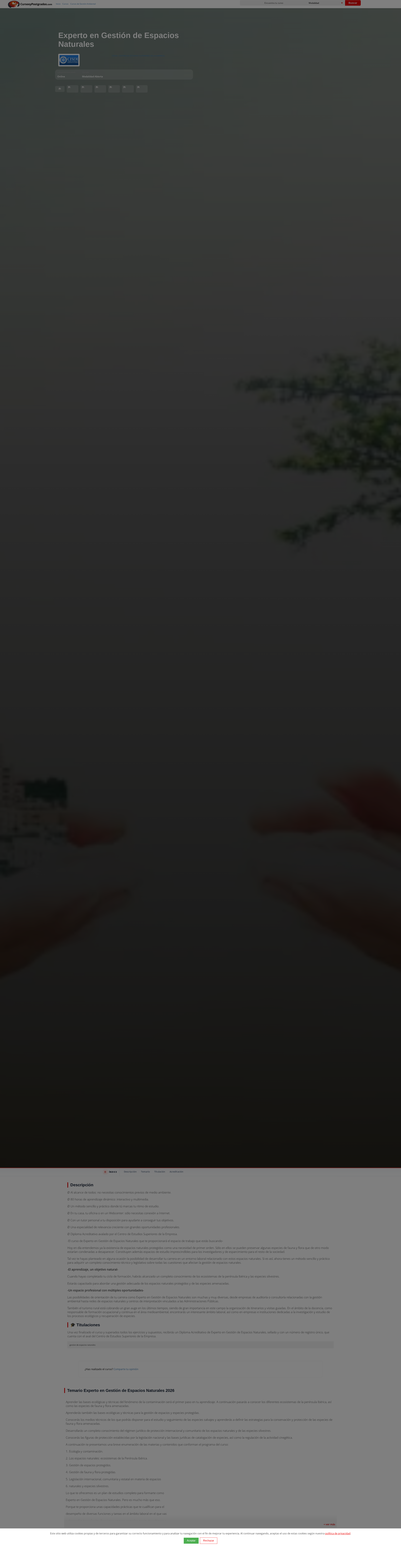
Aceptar (191, 1540)
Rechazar (208, 1540)
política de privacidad (337, 1533)
